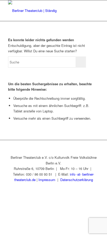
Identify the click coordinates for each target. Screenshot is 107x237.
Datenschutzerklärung (76, 179)
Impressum (46, 179)
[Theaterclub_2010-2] (44, 10)
